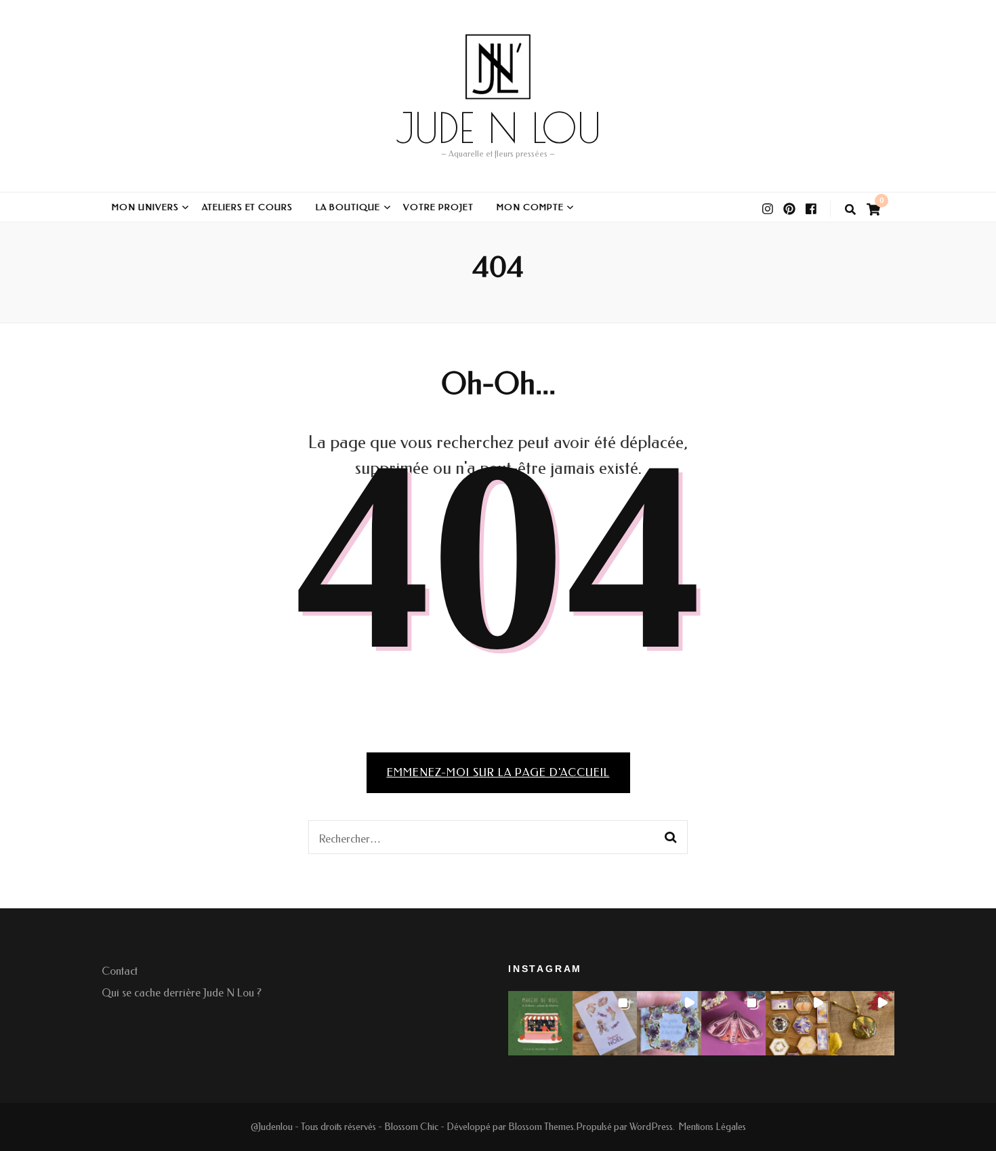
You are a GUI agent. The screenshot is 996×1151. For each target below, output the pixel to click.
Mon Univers (145, 207)
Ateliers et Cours (247, 207)
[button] (540, 1023)
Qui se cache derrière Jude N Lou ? (182, 992)
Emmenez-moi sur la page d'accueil (498, 772)
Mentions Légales (712, 1127)
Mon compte (530, 207)
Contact (120, 971)
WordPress (651, 1127)
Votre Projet (438, 207)
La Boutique (348, 207)
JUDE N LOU (498, 127)
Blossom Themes (541, 1127)
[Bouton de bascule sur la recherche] (850, 210)
